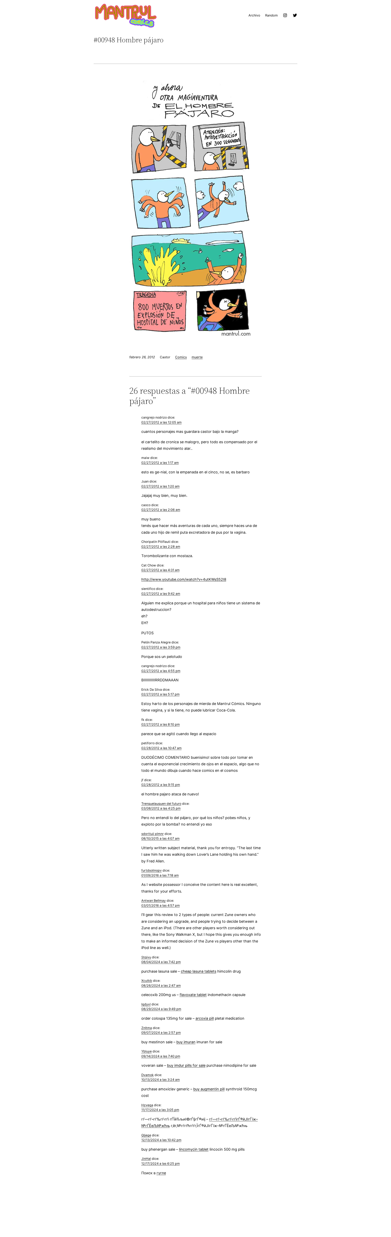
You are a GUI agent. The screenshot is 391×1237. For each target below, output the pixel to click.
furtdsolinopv (151, 870)
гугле (161, 1173)
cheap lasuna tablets (198, 971)
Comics (181, 357)
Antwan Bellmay (153, 901)
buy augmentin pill (209, 1089)
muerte (197, 357)
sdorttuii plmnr (152, 834)
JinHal (146, 1159)
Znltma (146, 1028)
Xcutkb (146, 981)
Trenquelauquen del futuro (161, 804)
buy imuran (186, 1042)
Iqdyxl (146, 1004)
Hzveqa (147, 1105)
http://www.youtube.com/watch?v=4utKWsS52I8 (183, 579)
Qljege (146, 1135)
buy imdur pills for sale (186, 1065)
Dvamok (147, 1075)
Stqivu (146, 957)
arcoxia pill (205, 1018)
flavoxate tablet (193, 995)
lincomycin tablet (194, 1149)
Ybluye (146, 1051)
